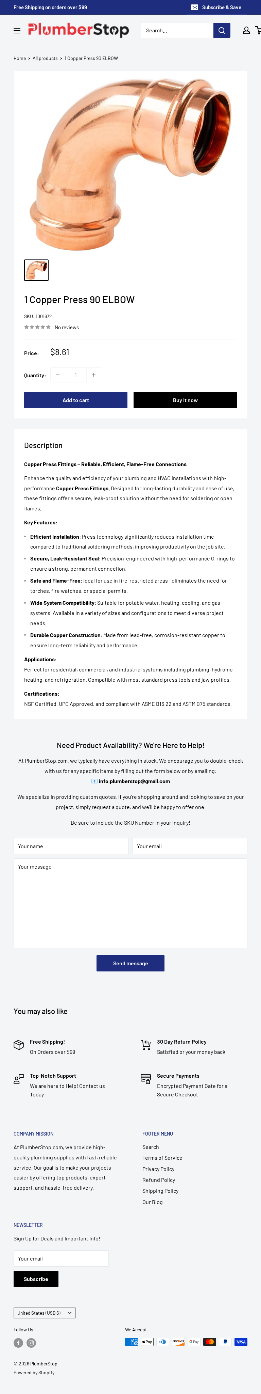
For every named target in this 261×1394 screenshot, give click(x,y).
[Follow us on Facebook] (18, 1342)
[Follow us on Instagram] (31, 1342)
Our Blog (152, 1202)
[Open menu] (17, 30)
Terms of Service (162, 1157)
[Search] (221, 30)
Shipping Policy (160, 1190)
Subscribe (36, 1279)
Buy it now (185, 400)
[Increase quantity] (94, 375)
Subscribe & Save (221, 7)
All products (45, 58)
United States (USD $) (38, 1313)
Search (150, 1146)
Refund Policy (158, 1179)
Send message (130, 963)
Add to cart (76, 400)
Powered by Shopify (34, 1372)
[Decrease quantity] (58, 375)
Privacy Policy (158, 1169)
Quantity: (35, 375)
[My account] (246, 30)
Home (20, 58)
